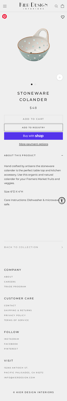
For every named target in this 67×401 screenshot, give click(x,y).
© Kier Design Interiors (33, 392)
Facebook (11, 344)
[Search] (56, 6)
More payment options (33, 144)
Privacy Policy (15, 315)
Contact (10, 305)
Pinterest (11, 349)
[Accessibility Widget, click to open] (61, 200)
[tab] (33, 155)
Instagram (11, 339)
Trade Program (15, 286)
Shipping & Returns (18, 310)
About (8, 277)
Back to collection (21, 247)
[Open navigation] (5, 6)
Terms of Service (16, 320)
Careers (10, 282)
